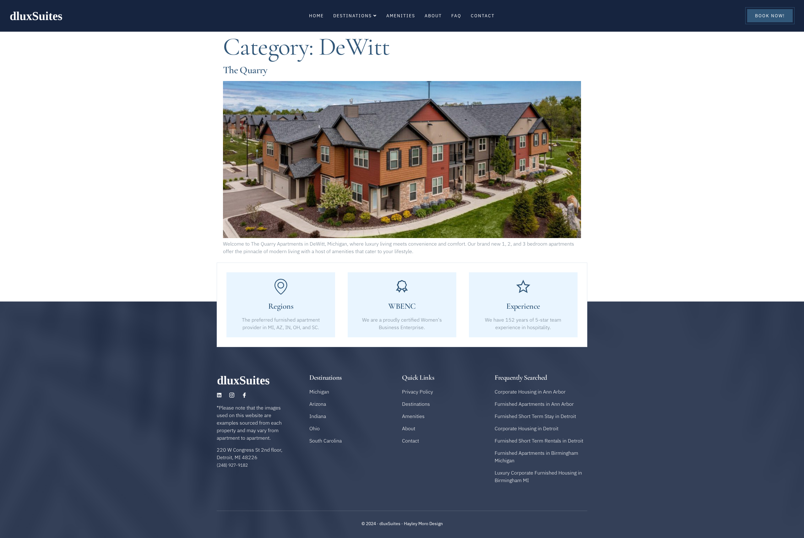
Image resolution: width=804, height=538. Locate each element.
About (433, 16)
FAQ (456, 16)
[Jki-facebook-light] (244, 395)
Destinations (352, 16)
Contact (483, 16)
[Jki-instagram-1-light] (231, 395)
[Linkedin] (219, 395)
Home (316, 16)
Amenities (400, 16)
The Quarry (245, 70)
